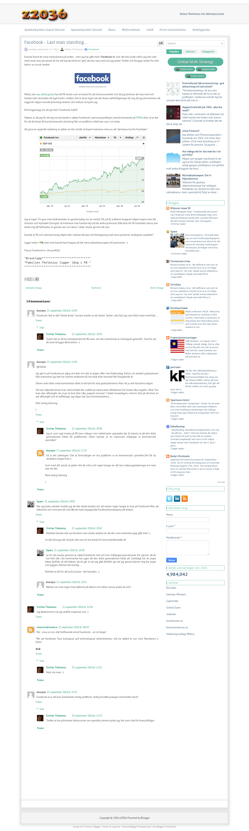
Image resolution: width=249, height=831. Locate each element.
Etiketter (190, 51)
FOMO (139, 117)
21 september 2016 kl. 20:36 (87, 428)
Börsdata (171, 587)
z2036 (122, 818)
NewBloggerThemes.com (164, 826)
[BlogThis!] (30, 279)
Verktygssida (201, 29)
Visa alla (221, 482)
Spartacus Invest (179, 400)
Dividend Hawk (179, 308)
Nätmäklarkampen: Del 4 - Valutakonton (197, 177)
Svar (41, 327)
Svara (39, 320)
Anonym (50, 450)
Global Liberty (197, 76)
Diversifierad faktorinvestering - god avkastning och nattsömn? (203, 85)
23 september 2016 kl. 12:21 (87, 667)
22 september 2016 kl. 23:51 (62, 692)
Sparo (40, 501)
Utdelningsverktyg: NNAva (180, 634)
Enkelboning (177, 426)
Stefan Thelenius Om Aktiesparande (202, 13)
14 (160, 43)
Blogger (145, 818)
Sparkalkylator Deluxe (86, 29)
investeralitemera (47, 627)
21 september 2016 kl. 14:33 (62, 362)
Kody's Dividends (180, 456)
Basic (112, 29)
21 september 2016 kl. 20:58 (69, 550)
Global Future (186, 69)
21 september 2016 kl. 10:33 (62, 310)
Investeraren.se (174, 620)
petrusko (175, 367)
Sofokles (175, 284)
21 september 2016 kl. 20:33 (87, 334)
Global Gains (173, 607)
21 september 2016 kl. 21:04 (77, 607)
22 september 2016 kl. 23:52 (71, 582)
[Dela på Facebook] (37, 279)
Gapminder (172, 601)
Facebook (94, 49)
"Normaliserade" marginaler (185, 403)
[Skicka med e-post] (26, 279)
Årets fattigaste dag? (181, 211)
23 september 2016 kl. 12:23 (87, 715)
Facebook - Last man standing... (55, 42)
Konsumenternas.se (177, 627)
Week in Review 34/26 (197, 311)
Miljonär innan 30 (180, 208)
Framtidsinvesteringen (183, 337)
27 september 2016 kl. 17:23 (71, 450)
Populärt (174, 51)
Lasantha (116, 826)
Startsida (96, 287)
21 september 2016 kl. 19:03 (60, 501)
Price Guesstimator (173, 29)
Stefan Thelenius (56, 334)
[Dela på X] (33, 279)
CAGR (149, 29)
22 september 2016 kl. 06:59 (73, 627)
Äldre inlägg (156, 287)
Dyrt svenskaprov (194, 234)
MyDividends (131, 29)
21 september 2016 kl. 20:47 (87, 528)
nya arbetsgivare (45, 94)
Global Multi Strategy (195, 62)
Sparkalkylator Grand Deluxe (45, 29)
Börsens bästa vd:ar (180, 264)
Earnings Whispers (176, 594)
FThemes (87, 826)
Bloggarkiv (208, 51)
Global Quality (208, 69)
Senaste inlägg (33, 287)
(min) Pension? (191, 131)
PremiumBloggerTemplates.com (136, 826)
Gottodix (171, 614)
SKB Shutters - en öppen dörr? (201, 340)
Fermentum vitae (180, 261)
